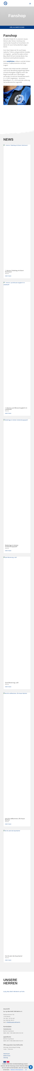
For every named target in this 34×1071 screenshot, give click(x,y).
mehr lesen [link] (8, 276)
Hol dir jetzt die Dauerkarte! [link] (13, 956)
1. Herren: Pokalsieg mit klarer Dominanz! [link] (14, 271)
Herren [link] (7, 273)
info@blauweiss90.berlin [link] (13, 1022)
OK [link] (26, 1069)
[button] (30, 4)
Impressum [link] (6, 1053)
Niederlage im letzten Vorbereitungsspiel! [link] (11, 545)
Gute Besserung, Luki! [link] (11, 683)
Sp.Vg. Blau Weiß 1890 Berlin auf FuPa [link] (13, 991)
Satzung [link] (5, 1057)
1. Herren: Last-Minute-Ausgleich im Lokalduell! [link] (16, 408)
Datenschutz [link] (6, 1055)
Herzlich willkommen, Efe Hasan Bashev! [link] (15, 819)
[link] (5, 3)
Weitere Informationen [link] (17, 1069)
